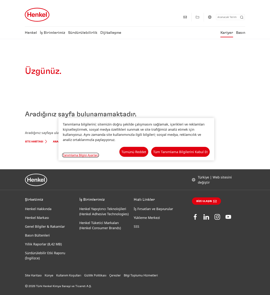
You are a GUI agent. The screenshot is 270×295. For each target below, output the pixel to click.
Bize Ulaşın (204, 201)
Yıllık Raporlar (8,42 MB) (43, 244)
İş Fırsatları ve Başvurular (153, 209)
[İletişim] (185, 17)
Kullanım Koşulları (68, 275)
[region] (136, 139)
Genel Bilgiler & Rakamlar (45, 226)
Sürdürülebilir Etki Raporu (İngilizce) (45, 255)
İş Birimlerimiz (52, 32)
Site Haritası (34, 141)
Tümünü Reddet (133, 152)
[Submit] (242, 17)
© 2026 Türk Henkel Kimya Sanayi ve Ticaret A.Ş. (58, 286)
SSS (136, 226)
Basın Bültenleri (37, 235)
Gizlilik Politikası (95, 275)
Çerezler (115, 275)
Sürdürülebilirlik (82, 32)
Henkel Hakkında (38, 209)
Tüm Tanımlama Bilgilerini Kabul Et (180, 152)
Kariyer (226, 32)
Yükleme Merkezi (147, 217)
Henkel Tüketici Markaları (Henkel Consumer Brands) (100, 225)
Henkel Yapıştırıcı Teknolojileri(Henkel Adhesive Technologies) (104, 211)
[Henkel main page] (37, 14)
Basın (240, 32)
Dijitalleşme (110, 32)
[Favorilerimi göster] (197, 17)
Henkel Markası (37, 217)
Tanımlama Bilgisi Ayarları (80, 155)
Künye (49, 275)
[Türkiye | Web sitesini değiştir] (209, 17)
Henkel (31, 32)
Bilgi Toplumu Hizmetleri (141, 275)
